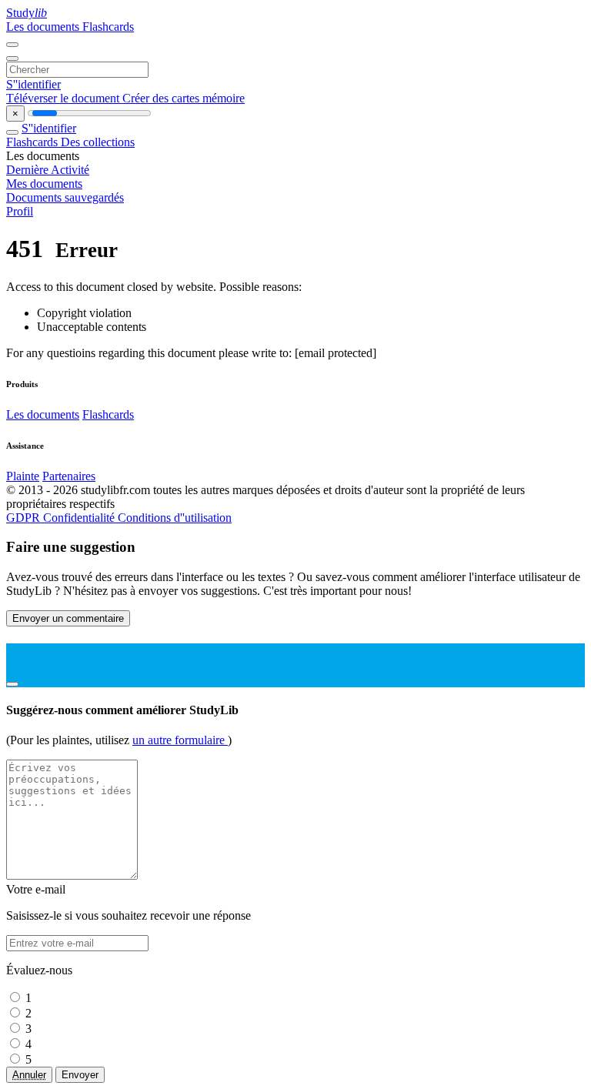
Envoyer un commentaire (68, 618)
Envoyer (80, 1075)
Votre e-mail (35, 889)
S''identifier (33, 84)
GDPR (24, 517)
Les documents (44, 26)
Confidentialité (80, 517)
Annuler (29, 1075)
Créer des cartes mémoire (183, 98)
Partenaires (68, 476)
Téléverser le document (64, 98)
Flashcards (108, 26)
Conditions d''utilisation (175, 517)
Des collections (98, 142)
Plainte (22, 476)
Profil (19, 211)
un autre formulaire (180, 740)
